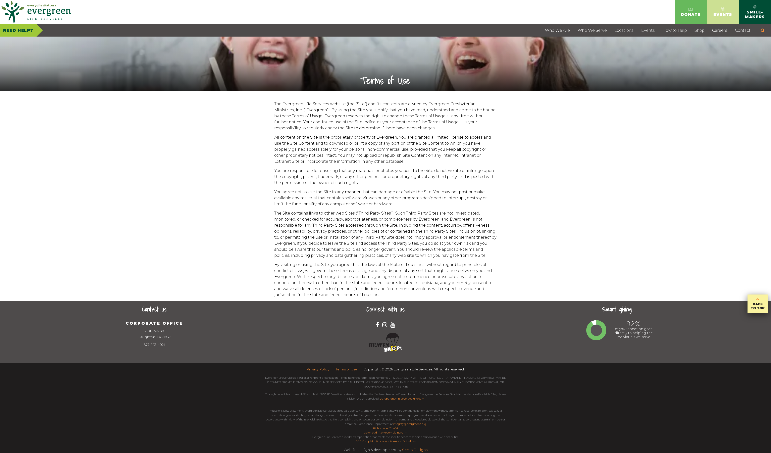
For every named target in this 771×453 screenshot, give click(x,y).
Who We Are (557, 30)
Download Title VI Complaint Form (385, 432)
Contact (743, 30)
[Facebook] (377, 324)
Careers (719, 30)
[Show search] (762, 30)
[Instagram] (385, 324)
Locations (623, 30)
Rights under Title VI (385, 428)
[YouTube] (393, 324)
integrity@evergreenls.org (409, 423)
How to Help (675, 30)
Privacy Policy (318, 369)
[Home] (36, 12)
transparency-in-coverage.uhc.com (402, 398)
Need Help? (18, 30)
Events (648, 30)
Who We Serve (592, 30)
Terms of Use (346, 369)
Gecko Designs (414, 450)
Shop (700, 30)
